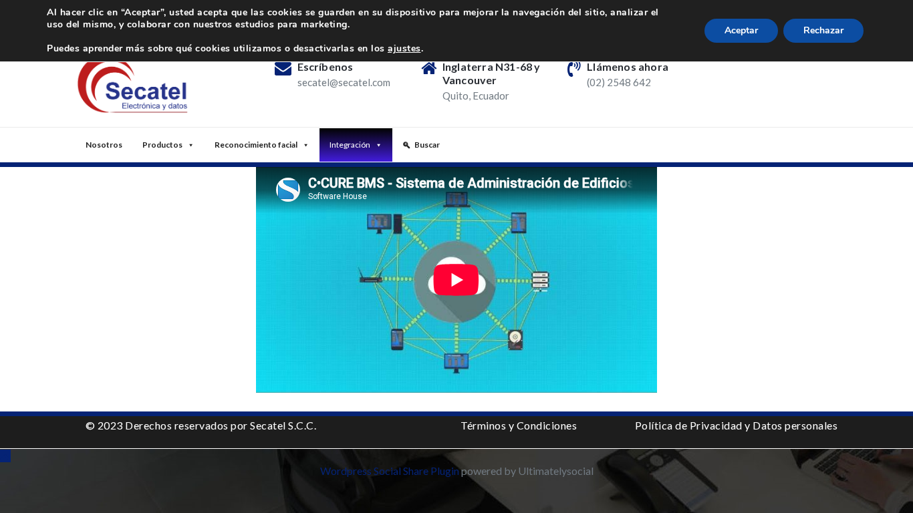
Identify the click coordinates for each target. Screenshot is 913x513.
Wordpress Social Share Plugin (390, 470)
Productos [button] (162, 145)
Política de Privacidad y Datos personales (736, 425)
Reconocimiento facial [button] (256, 145)
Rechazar (823, 30)
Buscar (427, 145)
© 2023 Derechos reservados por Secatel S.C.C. (201, 425)
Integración (350, 145)
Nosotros (104, 145)
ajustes (404, 49)
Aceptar (741, 30)
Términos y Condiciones (519, 425)
